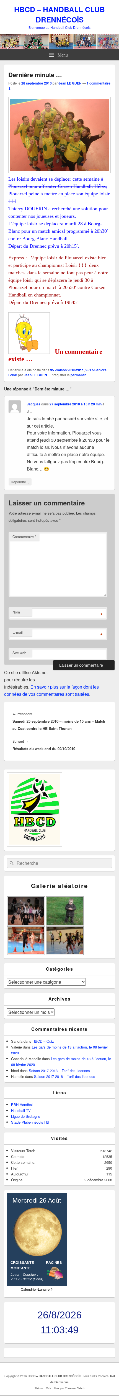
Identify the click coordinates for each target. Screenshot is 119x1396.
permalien (78, 374)
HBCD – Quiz (43, 1041)
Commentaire (24, 536)
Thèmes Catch (74, 1388)
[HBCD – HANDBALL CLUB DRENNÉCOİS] (59, 47)
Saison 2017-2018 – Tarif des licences (59, 1070)
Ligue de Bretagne (25, 1116)
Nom (16, 612)
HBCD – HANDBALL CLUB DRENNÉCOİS (59, 14)
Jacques (33, 404)
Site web (19, 652)
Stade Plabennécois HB (30, 1122)
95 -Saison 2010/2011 (67, 369)
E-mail (17, 632)
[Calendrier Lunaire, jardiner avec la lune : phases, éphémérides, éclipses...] (37, 1291)
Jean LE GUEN (70, 83)
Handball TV (21, 1110)
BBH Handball (22, 1104)
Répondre (20, 481)
